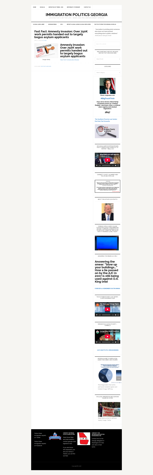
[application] (107, 160)
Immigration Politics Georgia (76, 14)
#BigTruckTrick (108, 98)
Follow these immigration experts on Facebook (40, 443)
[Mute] (115, 165)
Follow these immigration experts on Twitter (40, 435)
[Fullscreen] (118, 165)
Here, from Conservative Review (69, 60)
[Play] (97, 165)
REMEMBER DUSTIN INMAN (111, 288)
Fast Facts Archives (46, 66)
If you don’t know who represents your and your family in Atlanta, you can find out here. (69, 452)
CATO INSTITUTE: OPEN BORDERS (106, 350)
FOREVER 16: (99, 288)
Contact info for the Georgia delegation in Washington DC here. (98, 441)
